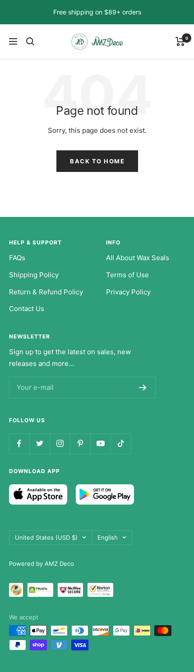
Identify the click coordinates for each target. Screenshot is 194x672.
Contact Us (26, 308)
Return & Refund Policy (46, 292)
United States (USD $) (46, 537)
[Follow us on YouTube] (100, 443)
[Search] (30, 41)
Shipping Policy (34, 275)
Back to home (97, 161)
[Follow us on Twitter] (39, 443)
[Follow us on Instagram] (60, 443)
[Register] (143, 387)
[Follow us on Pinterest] (80, 443)
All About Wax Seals (137, 257)
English (107, 537)
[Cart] (180, 41)
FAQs (17, 257)
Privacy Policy (128, 292)
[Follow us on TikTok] (121, 443)
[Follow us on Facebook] (19, 443)
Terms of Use (127, 275)
